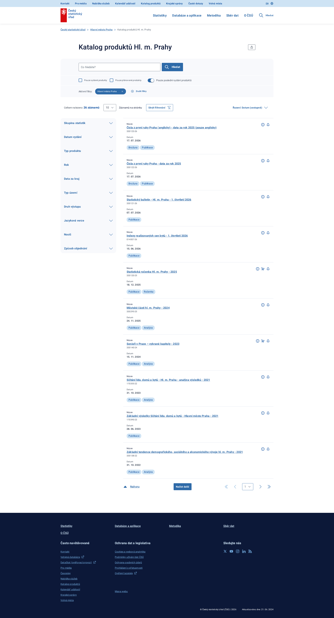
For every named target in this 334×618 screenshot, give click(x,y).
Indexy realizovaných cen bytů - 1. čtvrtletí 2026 (157, 235)
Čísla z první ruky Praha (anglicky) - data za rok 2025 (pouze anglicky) (172, 127)
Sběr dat (232, 15)
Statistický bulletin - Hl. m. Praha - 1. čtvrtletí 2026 (159, 199)
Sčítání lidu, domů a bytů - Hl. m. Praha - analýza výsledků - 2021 (168, 380)
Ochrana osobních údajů (128, 562)
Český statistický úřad (73, 29)
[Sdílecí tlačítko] (251, 47)
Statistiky (160, 15)
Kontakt (65, 3)
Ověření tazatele (124, 573)
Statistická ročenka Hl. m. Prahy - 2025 (152, 271)
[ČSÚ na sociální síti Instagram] (237, 551)
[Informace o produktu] (263, 124)
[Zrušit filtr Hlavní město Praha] (122, 91)
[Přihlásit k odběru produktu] (268, 124)
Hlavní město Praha (101, 29)
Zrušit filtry (141, 91)
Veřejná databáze (70, 557)
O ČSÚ (248, 15)
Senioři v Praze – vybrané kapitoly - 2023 (153, 343)
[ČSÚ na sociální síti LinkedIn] (244, 551)
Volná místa (215, 3)
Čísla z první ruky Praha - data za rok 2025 (154, 163)
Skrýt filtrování (156, 107)
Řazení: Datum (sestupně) (247, 107)
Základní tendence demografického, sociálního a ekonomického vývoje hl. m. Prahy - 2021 (185, 452)
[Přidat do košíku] (263, 269)
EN (267, 3)
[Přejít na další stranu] (260, 486)
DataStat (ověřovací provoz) (76, 562)
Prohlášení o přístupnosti (128, 567)
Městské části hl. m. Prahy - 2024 (148, 307)
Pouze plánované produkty (128, 80)
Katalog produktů (151, 3)
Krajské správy (174, 3)
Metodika (214, 15)
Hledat (176, 67)
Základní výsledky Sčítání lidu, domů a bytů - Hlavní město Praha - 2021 (172, 416)
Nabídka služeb (101, 3)
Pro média (81, 3)
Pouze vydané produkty (95, 80)
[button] (263, 124)
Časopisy (66, 573)
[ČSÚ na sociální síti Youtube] (231, 551)
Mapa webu (121, 591)
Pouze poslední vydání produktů (174, 80)
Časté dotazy (195, 3)
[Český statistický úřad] (71, 15)
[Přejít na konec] (269, 486)
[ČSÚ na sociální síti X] (225, 551)
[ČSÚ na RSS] (250, 551)
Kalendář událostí (125, 3)
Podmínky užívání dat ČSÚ (129, 557)
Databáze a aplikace (186, 15)
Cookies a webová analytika (130, 551)
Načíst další (182, 486)
